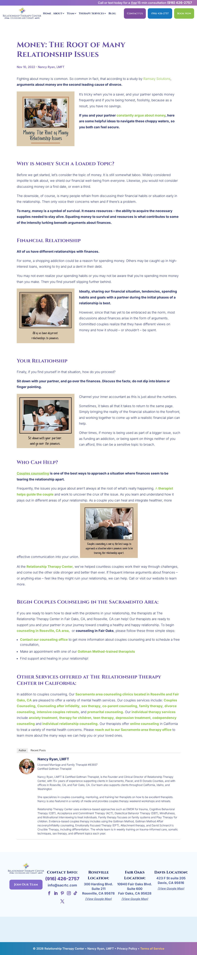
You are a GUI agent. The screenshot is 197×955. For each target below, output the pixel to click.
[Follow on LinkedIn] (56, 893)
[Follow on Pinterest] (62, 893)
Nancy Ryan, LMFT (53, 759)
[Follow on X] (62, 901)
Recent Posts (38, 750)
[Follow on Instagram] (69, 893)
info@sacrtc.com (62, 885)
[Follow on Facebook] (49, 893)
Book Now (184, 13)
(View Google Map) (98, 899)
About (57, 13)
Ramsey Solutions (156, 79)
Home (47, 13)
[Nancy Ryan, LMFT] (26, 771)
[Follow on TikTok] (75, 893)
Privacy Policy (127, 948)
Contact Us (135, 13)
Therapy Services (91, 13)
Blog (112, 13)
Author (22, 750)
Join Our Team (26, 884)
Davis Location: (171, 872)
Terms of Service (152, 948)
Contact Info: (62, 872)
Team (70, 13)
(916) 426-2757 (179, 3)
